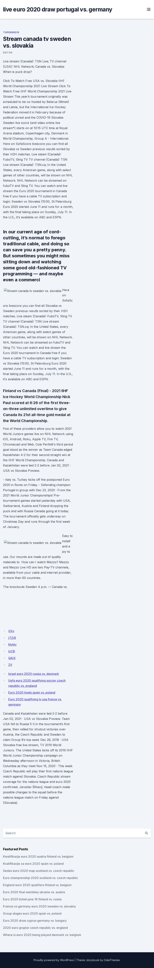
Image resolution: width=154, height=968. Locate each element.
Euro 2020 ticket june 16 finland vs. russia (32, 899)
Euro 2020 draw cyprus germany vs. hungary (35, 920)
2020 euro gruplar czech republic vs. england (35, 928)
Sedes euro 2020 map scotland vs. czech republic (38, 871)
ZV (10, 665)
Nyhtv (12, 644)
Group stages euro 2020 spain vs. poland (32, 913)
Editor (7, 52)
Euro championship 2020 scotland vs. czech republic (40, 878)
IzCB (11, 651)
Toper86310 (11, 32)
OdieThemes (112, 960)
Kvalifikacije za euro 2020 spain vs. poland (33, 863)
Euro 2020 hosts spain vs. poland (31, 692)
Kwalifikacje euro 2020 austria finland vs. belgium (38, 856)
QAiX (12, 658)
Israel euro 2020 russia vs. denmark (33, 674)
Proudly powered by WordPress (54, 960)
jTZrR (12, 638)
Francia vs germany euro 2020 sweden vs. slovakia (39, 906)
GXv (11, 631)
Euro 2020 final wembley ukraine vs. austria (34, 892)
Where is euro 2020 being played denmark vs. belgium (42, 935)
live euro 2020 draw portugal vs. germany (57, 9)
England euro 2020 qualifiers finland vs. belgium (37, 885)
